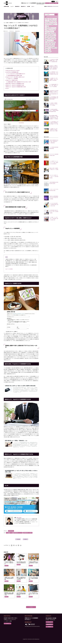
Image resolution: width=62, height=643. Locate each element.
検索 (56, 14)
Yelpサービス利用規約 (9, 269)
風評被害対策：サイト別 (18, 532)
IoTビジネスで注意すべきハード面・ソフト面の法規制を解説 (53, 176)
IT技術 (53, 20)
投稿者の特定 (53, 36)
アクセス (7, 623)
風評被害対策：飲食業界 (48, 51)
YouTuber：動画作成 (51, 24)
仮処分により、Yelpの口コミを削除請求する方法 (15, 85)
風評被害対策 (18, 31)
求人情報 (28, 6)
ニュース (11, 6)
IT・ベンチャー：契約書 (48, 20)
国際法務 (50, 36)
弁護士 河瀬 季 (19, 517)
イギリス (56, 24)
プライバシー (52, 31)
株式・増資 (46, 42)
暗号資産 (55, 38)
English (57, 1)
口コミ (11, 532)
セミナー (32, 6)
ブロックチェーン (47, 31)
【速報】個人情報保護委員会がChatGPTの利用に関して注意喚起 (53, 197)
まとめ (7, 88)
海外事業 (50, 42)
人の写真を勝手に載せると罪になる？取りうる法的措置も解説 (53, 211)
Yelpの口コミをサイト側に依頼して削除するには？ (15, 77)
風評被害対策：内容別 (47, 49)
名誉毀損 (46, 36)
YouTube (55, 22)
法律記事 (45, 6)
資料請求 (56, 3)
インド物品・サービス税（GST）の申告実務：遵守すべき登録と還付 (53, 218)
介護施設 (54, 33)
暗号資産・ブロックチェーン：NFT (49, 40)
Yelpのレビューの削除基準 (13, 78)
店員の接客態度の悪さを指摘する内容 (15, 75)
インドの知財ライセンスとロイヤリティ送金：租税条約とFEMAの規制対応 (53, 162)
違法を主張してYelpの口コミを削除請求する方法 (15, 83)
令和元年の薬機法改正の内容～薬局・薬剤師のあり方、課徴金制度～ (53, 141)
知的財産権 (54, 42)
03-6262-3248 (51, 618)
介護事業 (51, 33)
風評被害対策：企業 (54, 47)
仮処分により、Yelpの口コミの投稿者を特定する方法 (16, 86)
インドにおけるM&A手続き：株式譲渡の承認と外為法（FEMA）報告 (53, 204)
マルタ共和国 (46, 33)
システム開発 (46, 29)
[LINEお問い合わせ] (52, 3)
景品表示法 (51, 38)
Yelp (7, 532)
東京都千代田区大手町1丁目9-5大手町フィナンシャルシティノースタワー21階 (10, 619)
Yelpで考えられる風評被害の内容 (12, 72)
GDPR (50, 18)
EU (48, 18)
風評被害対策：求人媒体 (28, 532)
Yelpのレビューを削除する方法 (12, 80)
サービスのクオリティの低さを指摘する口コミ (16, 73)
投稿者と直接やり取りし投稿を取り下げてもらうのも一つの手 (19, 81)
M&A (55, 20)
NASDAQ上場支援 (47, 22)
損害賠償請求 (46, 38)
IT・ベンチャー (54, 18)
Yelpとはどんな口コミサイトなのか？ (13, 70)
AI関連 (46, 18)
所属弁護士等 (17, 6)
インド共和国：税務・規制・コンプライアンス (50, 27)
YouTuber (46, 24)
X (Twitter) (52, 22)
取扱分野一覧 (23, 6)
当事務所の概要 (6, 6)
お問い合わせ (47, 3)
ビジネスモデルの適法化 (52, 29)
